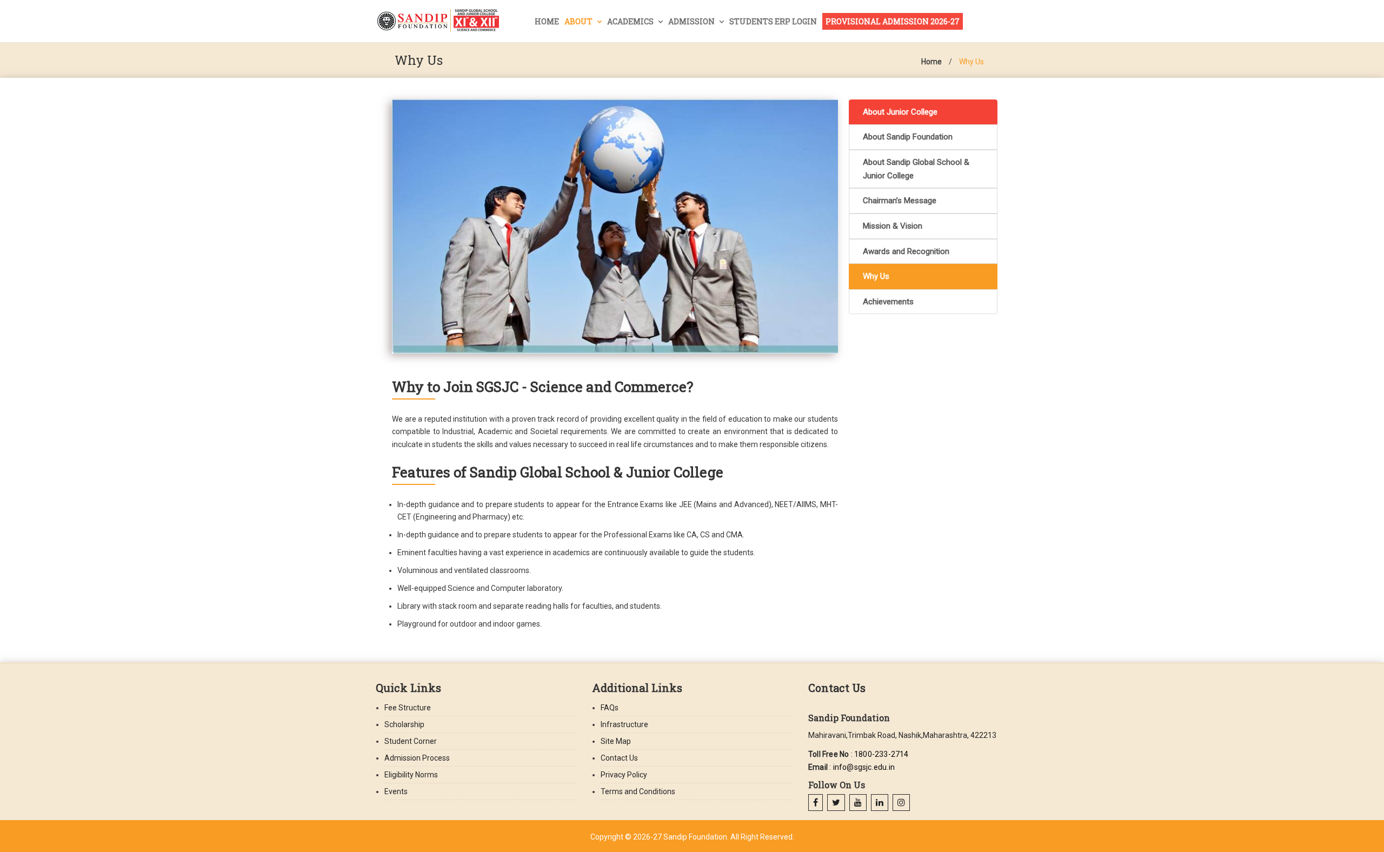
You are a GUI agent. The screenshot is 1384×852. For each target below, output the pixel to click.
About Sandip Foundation (908, 137)
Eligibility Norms (411, 774)
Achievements (888, 302)
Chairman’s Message (899, 200)
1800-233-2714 (881, 754)
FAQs (609, 707)
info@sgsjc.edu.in (864, 767)
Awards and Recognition (906, 251)
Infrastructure (624, 724)
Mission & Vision (892, 226)
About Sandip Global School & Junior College (916, 169)
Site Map (616, 741)
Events (396, 791)
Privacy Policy (624, 774)
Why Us (971, 61)
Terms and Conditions (638, 791)
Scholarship (404, 724)
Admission (692, 21)
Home (547, 21)
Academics (631, 21)
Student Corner (410, 741)
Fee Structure (407, 707)
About (579, 21)
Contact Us (619, 758)
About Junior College (900, 112)
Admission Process (417, 758)
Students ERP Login (773, 21)
